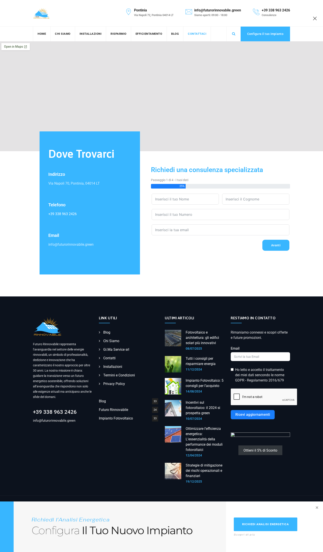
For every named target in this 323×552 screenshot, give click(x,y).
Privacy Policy (114, 384)
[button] (317, 507)
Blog (175, 33)
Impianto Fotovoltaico (116, 418)
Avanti (276, 245)
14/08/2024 (194, 391)
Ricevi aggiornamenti (252, 414)
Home (42, 33)
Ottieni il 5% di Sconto (260, 450)
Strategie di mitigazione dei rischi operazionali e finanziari (204, 470)
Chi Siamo (63, 33)
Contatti (109, 358)
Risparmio (119, 33)
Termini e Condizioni (119, 375)
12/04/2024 (194, 455)
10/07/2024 (194, 418)
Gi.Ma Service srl (116, 349)
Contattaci (197, 33)
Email (235, 348)
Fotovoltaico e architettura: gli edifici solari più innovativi (202, 337)
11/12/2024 (194, 369)
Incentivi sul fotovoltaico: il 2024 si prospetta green (203, 407)
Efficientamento (149, 33)
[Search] (233, 33)
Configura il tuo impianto (265, 34)
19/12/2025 (194, 481)
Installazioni (91, 33)
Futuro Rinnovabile (113, 410)
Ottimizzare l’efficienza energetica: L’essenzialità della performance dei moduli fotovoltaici (204, 439)
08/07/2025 (194, 348)
